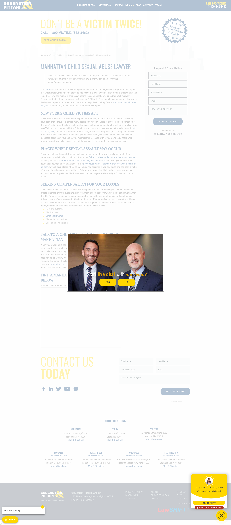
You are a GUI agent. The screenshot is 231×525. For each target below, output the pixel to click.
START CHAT (209, 503)
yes (108, 282)
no (126, 282)
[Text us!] (10, 520)
